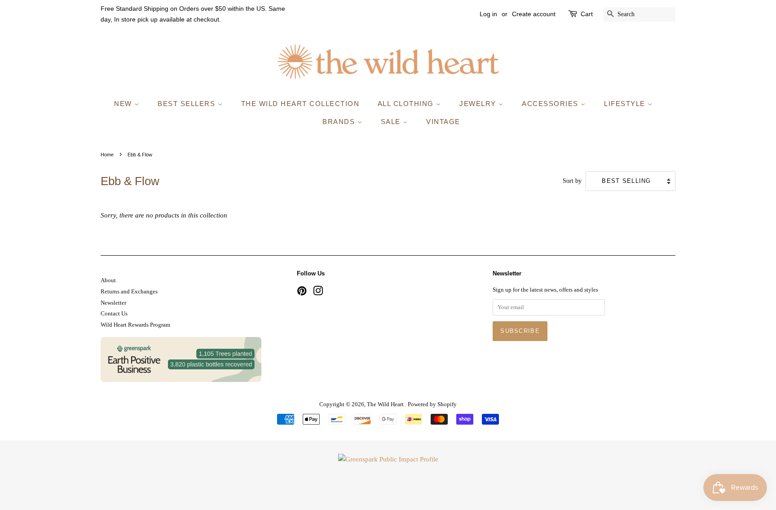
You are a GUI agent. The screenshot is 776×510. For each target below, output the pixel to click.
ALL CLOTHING (407, 103)
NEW (124, 103)
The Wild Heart (386, 404)
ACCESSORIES (551, 103)
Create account (534, 14)
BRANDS (339, 121)
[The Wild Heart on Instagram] (318, 293)
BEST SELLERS (188, 103)
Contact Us (114, 313)
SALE (392, 121)
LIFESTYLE (626, 103)
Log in (488, 14)
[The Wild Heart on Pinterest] (302, 293)
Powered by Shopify (432, 404)
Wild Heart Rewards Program (135, 325)
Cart (587, 14)
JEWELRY (478, 103)
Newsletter (113, 303)
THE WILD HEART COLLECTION (300, 103)
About (108, 280)
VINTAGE (443, 121)
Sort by (572, 180)
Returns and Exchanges (129, 291)
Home (107, 154)
